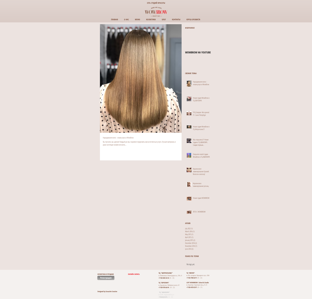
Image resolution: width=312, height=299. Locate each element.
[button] (126, 274)
